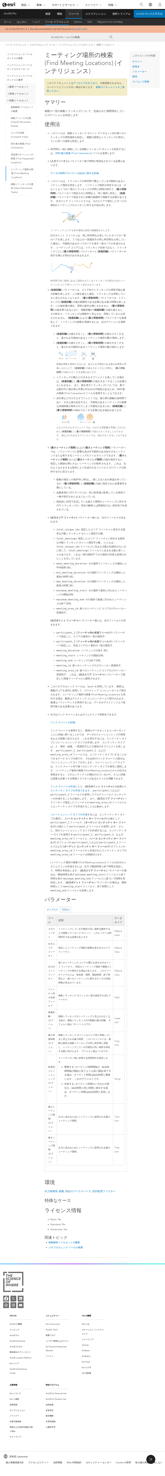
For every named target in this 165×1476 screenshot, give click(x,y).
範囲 (61, 1191)
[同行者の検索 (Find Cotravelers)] (73, 153)
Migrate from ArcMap (110, 21)
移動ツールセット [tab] (19, 100)
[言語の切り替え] (150, 4)
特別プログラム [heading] (52, 1385)
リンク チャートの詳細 (62, 722)
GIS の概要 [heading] (86, 1315)
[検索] (141, 4)
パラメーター (139, 71)
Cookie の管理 (123, 1462)
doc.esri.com (79, 28)
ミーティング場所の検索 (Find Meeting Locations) (22, 173)
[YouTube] (21, 1305)
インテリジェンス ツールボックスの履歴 (19, 78)
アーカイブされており (85, 83)
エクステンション (95, 13)
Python (78, 21)
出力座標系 (51, 1191)
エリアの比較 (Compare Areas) (19, 134)
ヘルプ (36, 21)
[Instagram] (13, 1305)
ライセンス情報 (140, 81)
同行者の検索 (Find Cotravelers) (20, 145)
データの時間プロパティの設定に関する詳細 (74, 173)
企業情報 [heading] (13, 1385)
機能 (59, 13)
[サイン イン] (160, 4)
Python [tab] (65, 909)
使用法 (136, 66)
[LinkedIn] (21, 1298)
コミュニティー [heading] (52, 1315)
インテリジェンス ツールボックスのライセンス (19, 67)
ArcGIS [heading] (13, 1315)
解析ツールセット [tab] (19, 86)
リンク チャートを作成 (62, 786)
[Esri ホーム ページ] (9, 4)
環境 (134, 76)
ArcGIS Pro (10, 13)
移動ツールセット (106, 44)
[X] (13, 1298)
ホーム (8, 21)
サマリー (137, 61)
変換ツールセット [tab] (19, 93)
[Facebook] (6, 1298)
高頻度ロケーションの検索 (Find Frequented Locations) (22, 158)
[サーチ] (111, 37)
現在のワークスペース (78, 1191)
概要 (48, 13)
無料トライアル (121, 13)
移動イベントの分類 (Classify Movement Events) (21, 122)
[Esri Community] (6, 1305)
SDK (89, 21)
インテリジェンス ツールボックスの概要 (19, 56)
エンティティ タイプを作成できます (70, 790)
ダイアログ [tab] (52, 909)
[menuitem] (21, 1324)
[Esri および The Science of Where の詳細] (13, 1282)
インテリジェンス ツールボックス (76, 44)
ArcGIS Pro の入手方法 (149, 13)
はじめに (22, 21)
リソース (74, 13)
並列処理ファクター (104, 1191)
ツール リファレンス (57, 21)
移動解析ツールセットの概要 (22, 109)
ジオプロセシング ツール (42, 44)
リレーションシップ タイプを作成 (68, 814)
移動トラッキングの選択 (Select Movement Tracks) (22, 188)
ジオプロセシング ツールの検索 (66, 1247)
